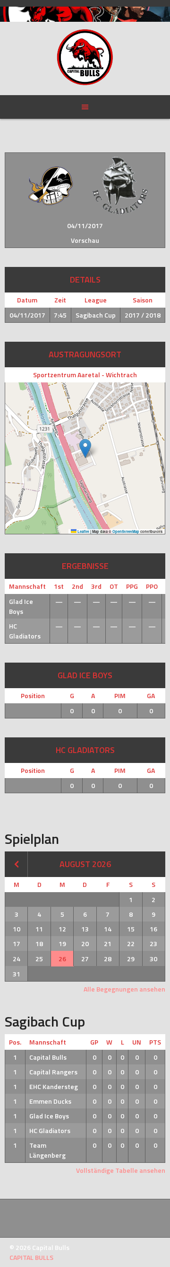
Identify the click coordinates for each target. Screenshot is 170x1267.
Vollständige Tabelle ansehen (120, 1170)
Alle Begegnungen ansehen (124, 989)
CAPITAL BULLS (31, 1257)
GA (151, 695)
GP (94, 1042)
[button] (85, 448)
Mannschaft (47, 1042)
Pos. (15, 1042)
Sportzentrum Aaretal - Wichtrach (85, 375)
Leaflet (82, 531)
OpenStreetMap (125, 531)
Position (33, 695)
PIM (120, 695)
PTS (155, 1042)
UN (136, 1042)
